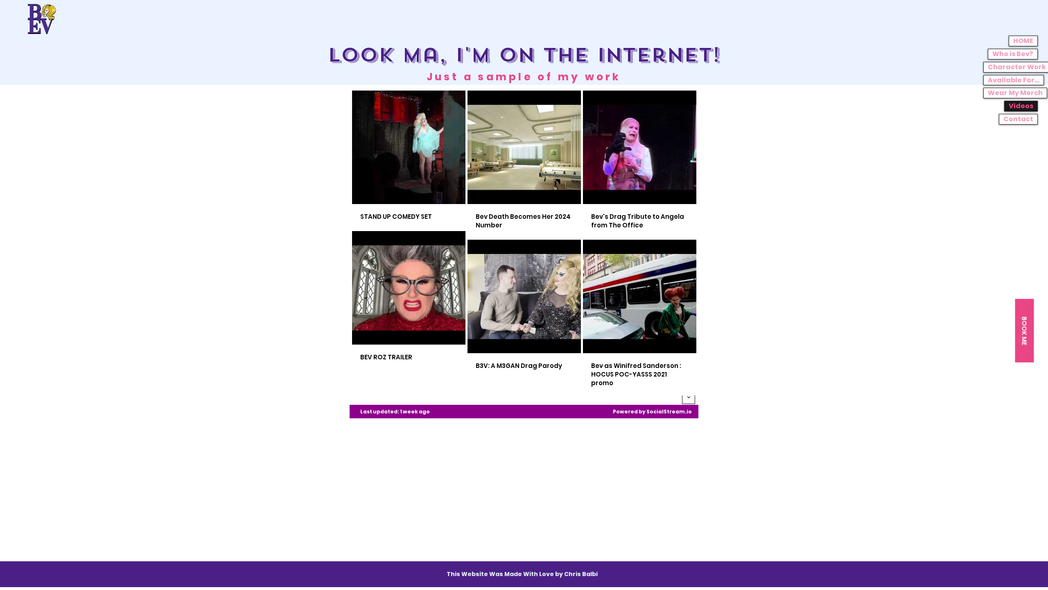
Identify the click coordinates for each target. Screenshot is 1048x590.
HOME (1023, 40)
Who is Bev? (1012, 54)
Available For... (1013, 80)
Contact (1018, 119)
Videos (1021, 106)
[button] (1024, 331)
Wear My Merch (1015, 93)
